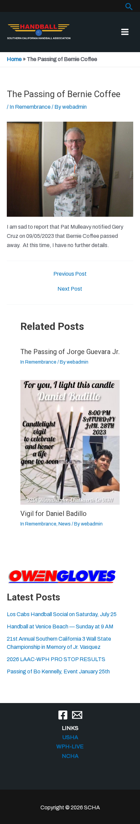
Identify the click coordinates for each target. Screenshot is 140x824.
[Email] (77, 715)
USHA (70, 737)
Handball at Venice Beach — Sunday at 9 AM (60, 626)
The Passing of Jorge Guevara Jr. (70, 352)
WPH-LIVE (70, 746)
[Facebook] (63, 715)
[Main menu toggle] (125, 32)
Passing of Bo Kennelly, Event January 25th (58, 671)
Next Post (69, 289)
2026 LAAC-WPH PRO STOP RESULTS (56, 659)
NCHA (70, 756)
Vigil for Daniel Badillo (53, 513)
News (64, 524)
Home (14, 59)
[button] (129, 6)
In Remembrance (30, 107)
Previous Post (70, 274)
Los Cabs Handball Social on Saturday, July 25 (62, 614)
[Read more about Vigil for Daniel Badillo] (70, 442)
